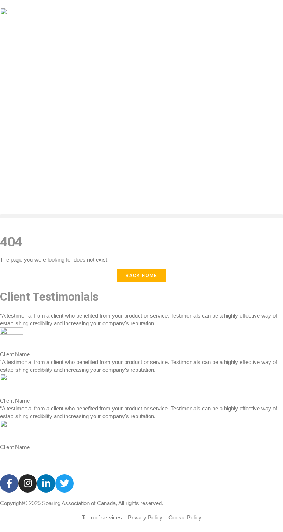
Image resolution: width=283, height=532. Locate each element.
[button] (141, 216)
